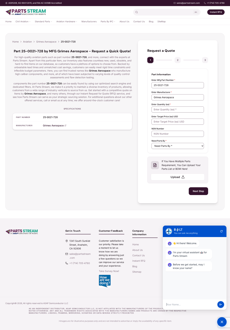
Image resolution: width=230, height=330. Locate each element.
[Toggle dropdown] (30, 22)
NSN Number (158, 128)
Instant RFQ (216, 12)
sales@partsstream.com (188, 3)
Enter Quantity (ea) (161, 104)
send (220, 304)
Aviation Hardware (65, 21)
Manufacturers (89, 21)
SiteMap (161, 21)
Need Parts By (159, 141)
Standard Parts (42, 21)
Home (8, 21)
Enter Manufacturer (162, 92)
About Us (124, 21)
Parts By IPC (107, 21)
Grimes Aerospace (46, 41)
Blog (151, 21)
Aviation (27, 41)
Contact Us (139, 21)
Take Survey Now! (109, 271)
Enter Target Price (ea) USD (165, 116)
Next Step (198, 191)
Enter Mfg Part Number (163, 80)
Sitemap (136, 271)
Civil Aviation (21, 21)
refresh (221, 231)
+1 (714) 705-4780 (216, 3)
